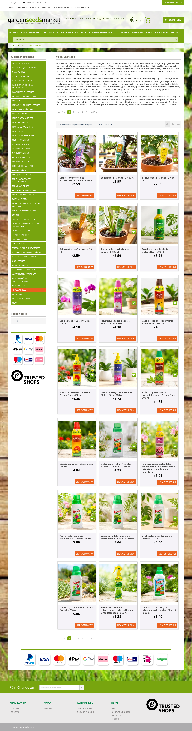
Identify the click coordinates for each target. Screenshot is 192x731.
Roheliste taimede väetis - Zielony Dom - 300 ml (155, 250)
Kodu (12, 45)
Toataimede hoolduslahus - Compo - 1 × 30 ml (115, 250)
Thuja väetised (19, 239)
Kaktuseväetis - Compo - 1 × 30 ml (75, 250)
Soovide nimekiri (85, 711)
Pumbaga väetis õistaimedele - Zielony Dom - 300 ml (75, 393)
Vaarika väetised (20, 265)
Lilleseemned (51, 32)
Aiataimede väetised (22, 63)
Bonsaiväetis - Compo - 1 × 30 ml (117, 177)
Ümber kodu (161, 32)
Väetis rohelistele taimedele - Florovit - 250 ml (157, 537)
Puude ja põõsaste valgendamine (21, 180)
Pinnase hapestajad (22, 161)
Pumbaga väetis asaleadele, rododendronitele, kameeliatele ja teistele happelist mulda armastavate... (158, 467)
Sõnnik (16, 214)
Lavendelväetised (21, 113)
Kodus (149, 32)
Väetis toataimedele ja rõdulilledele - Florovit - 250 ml (75, 537)
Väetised (175, 32)
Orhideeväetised (20, 153)
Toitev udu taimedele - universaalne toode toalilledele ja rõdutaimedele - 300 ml (117, 610)
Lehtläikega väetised (22, 118)
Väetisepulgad (19, 285)
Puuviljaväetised (20, 186)
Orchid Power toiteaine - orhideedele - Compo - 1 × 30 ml (75, 179)
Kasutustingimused (28, 7)
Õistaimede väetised (22, 144)
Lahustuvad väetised (22, 109)
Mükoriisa (17, 131)
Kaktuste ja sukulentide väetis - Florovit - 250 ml (76, 608)
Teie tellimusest (85, 708)
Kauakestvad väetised (23, 92)
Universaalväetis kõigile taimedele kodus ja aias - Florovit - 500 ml (159, 610)
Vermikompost (19, 294)
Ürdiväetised (18, 261)
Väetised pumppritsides (24, 274)
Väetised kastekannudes (24, 269)
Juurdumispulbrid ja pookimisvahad (22, 86)
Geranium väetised (21, 76)
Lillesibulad (122, 32)
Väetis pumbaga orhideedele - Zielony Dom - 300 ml (116, 393)
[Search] (175, 39)
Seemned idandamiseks (101, 32)
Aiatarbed (137, 32)
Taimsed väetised (20, 235)
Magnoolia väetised (22, 126)
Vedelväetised (19, 289)
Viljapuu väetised (21, 298)
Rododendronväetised (24, 190)
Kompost (16, 100)
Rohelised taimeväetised (24, 194)
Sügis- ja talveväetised (23, 219)
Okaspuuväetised (21, 148)
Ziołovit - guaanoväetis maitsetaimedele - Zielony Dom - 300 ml (159, 395)
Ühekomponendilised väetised (27, 252)
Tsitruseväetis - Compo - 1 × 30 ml (158, 179)
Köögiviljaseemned (31, 32)
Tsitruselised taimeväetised (26, 248)
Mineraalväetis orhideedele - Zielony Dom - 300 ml (116, 322)
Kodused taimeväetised (24, 96)
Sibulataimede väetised (24, 210)
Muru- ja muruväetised (23, 135)
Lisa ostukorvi (84, 195)
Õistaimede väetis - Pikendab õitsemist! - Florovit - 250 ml (116, 465)
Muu (14, 303)
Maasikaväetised (20, 122)
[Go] (82, 687)
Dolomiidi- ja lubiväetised (25, 67)
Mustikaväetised (20, 139)
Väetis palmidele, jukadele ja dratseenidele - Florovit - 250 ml (117, 537)
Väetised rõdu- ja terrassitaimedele (21, 279)
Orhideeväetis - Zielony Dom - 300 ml (75, 322)
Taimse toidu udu (21, 230)
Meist (12, 7)
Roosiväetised (19, 199)
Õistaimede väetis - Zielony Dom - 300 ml (76, 465)
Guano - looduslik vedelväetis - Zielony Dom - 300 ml (158, 322)
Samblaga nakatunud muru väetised (26, 204)
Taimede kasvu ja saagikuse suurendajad (25, 225)
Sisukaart (48, 708)
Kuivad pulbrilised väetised (26, 105)
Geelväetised (18, 72)
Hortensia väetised (22, 80)
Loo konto (14, 711)
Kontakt (46, 7)
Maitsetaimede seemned (73, 32)
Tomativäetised (20, 243)
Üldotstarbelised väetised (25, 256)
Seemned (13, 32)
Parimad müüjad (63, 7)
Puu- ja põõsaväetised (23, 174)
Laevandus (116, 715)
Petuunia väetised (21, 157)
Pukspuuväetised (20, 170)
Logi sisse (14, 708)
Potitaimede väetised (23, 166)
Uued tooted (82, 7)
